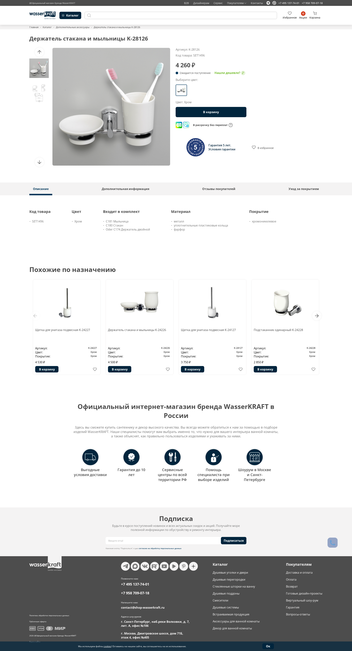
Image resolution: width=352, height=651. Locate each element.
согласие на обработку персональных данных (160, 548)
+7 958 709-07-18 (312, 3)
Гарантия (292, 607)
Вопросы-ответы (298, 614)
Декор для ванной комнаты (232, 628)
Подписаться (234, 541)
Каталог (47, 27)
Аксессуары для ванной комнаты (236, 621)
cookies (107, 646)
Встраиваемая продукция (231, 614)
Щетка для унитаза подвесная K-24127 (208, 330)
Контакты (257, 3)
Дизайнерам (201, 3)
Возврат (292, 586)
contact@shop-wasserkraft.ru (143, 608)
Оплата (291, 579)
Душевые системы (226, 607)
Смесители (220, 600)
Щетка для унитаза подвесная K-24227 (62, 330)
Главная (33, 27)
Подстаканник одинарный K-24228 (278, 330)
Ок (268, 646)
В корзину (47, 369)
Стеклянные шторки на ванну (234, 586)
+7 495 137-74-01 (288, 3)
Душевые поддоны (226, 593)
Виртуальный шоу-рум (302, 600)
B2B (186, 3)
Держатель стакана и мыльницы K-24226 (137, 330)
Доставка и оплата (299, 572)
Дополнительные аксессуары (72, 27)
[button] (39, 52)
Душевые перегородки (229, 579)
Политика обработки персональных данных (49, 615)
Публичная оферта (37, 621)
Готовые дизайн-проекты (304, 593)
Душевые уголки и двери (230, 572)
